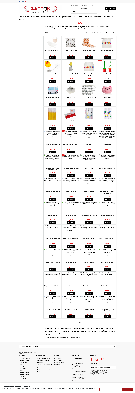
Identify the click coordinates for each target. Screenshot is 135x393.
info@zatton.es (78, 369)
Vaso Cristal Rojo (70, 215)
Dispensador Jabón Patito (71, 74)
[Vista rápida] (52, 49)
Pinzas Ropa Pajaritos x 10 (53, 50)
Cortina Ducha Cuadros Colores (89, 74)
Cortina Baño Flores (71, 50)
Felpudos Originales (25, 358)
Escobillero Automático (107, 215)
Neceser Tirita (89, 144)
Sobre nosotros (41, 368)
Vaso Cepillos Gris (52, 215)
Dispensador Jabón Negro (52, 286)
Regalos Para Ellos (24, 374)
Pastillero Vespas (107, 144)
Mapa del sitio (59, 364)
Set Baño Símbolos (107, 262)
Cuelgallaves (23, 362)
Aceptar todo (127, 389)
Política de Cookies (42, 372)
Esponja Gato (107, 97)
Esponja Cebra (89, 309)
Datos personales (60, 362)
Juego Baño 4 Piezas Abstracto (107, 310)
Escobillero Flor (107, 74)
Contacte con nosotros (43, 358)
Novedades (23, 378)
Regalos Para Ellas (24, 372)
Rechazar (116, 389)
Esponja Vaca (70, 97)
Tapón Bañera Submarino (107, 239)
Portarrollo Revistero (89, 262)
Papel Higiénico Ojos (89, 50)
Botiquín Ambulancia (52, 97)
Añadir (53, 58)
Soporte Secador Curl (71, 309)
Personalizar (105, 389)
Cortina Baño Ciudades (89, 97)
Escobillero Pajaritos (89, 239)
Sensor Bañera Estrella (53, 191)
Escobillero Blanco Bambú (89, 215)
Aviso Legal (40, 362)
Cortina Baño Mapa (107, 121)
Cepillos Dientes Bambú (70, 144)
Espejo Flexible (89, 168)
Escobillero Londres (71, 286)
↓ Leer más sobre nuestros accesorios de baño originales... (63, 337)
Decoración (23, 368)
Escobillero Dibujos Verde (52, 309)
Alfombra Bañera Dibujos (71, 239)
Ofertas (22, 376)
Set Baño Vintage (89, 191)
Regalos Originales (25, 360)
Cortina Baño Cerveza (52, 121)
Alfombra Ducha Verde (52, 144)
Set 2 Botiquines (71, 121)
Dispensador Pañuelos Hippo (53, 263)
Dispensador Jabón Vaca (71, 168)
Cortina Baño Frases (107, 286)
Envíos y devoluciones (43, 360)
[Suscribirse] (114, 346)
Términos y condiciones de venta (44, 365)
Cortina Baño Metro (89, 121)
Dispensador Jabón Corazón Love (52, 168)
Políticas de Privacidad (43, 370)
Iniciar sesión (58, 360)
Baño (21, 364)
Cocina (22, 366)
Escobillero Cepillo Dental (107, 168)
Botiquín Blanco (71, 262)
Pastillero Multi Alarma (53, 239)
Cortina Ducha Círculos (107, 50)
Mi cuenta (58, 358)
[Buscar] (95, 12)
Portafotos (22, 370)
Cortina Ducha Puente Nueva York (107, 192)
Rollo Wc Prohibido (89, 286)
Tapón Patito (52, 74)
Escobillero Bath (71, 191)
